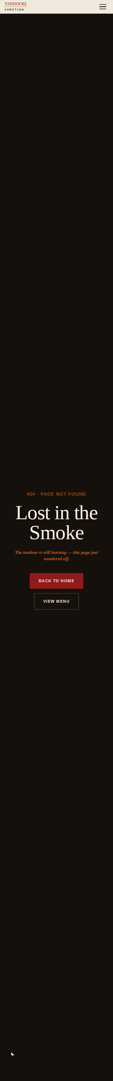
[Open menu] (103, 7)
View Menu (56, 601)
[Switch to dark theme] (12, 1054)
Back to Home (57, 581)
